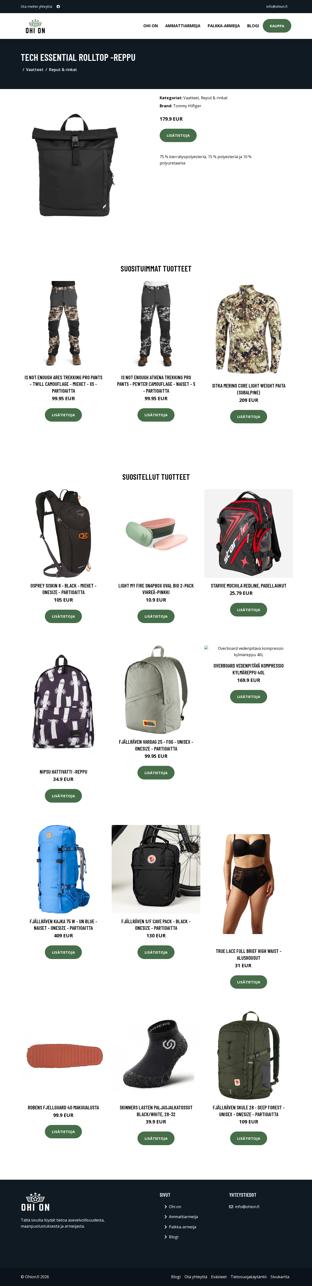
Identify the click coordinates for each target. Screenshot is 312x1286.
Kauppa (277, 25)
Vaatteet (35, 69)
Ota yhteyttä (196, 1276)
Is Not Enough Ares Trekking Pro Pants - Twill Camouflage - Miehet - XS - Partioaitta (63, 384)
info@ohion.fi (276, 6)
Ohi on (150, 25)
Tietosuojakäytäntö (249, 1276)
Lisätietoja (178, 135)
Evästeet (219, 1276)
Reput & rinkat (63, 69)
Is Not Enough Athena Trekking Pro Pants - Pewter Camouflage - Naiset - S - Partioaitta (156, 384)
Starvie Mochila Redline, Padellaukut (248, 585)
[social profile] (58, 6)
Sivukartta (280, 1276)
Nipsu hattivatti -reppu (63, 772)
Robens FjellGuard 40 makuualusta (63, 1107)
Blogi (253, 25)
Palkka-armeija (224, 25)
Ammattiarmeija (182, 25)
